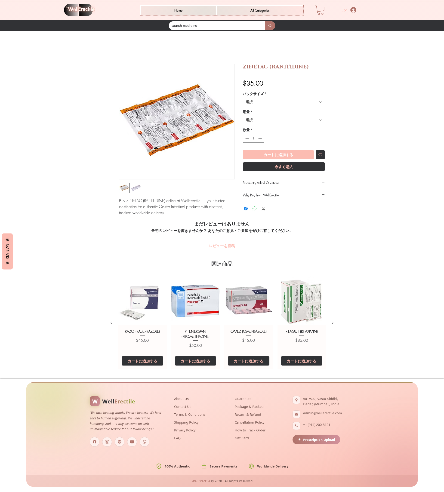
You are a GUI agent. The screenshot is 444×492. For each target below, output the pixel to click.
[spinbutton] (253, 139)
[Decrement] (247, 139)
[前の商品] (111, 298)
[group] (222, 298)
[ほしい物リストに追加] (320, 155)
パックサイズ (255, 94)
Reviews (7, 251)
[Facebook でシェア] (246, 209)
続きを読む (127, 219)
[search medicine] (270, 25)
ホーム (124, 47)
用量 (248, 113)
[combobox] (284, 102)
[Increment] (260, 139)
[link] (320, 10)
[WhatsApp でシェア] (254, 209)
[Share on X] (263, 209)
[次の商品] (332, 298)
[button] (259, 10)
